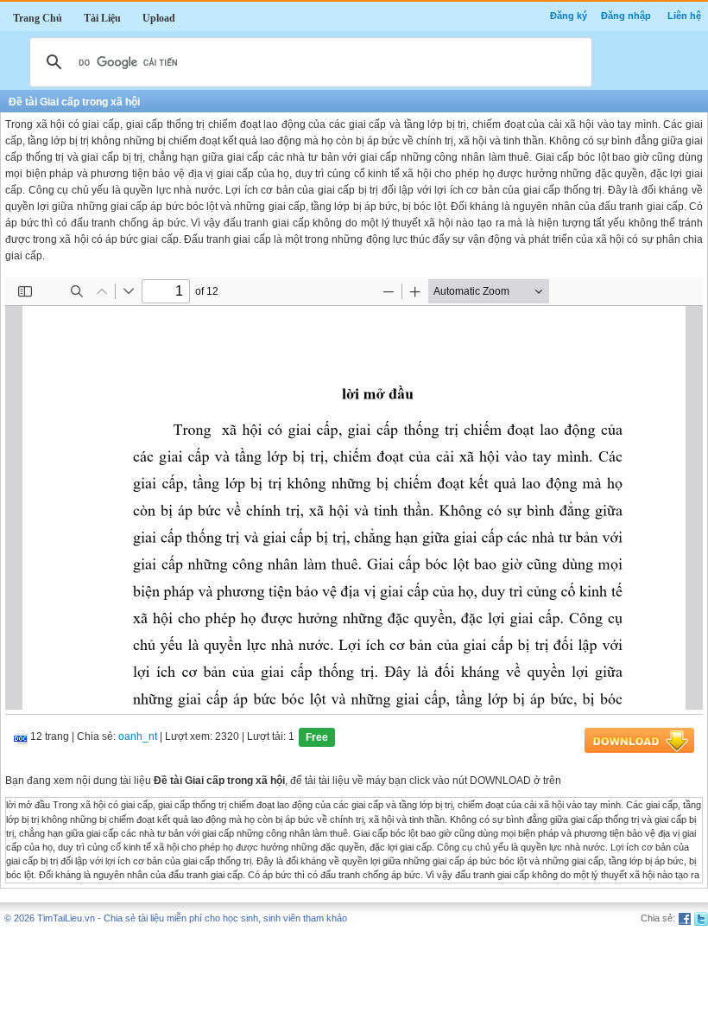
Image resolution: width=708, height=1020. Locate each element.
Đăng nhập (626, 15)
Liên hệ (684, 15)
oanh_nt (137, 737)
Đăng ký (568, 15)
